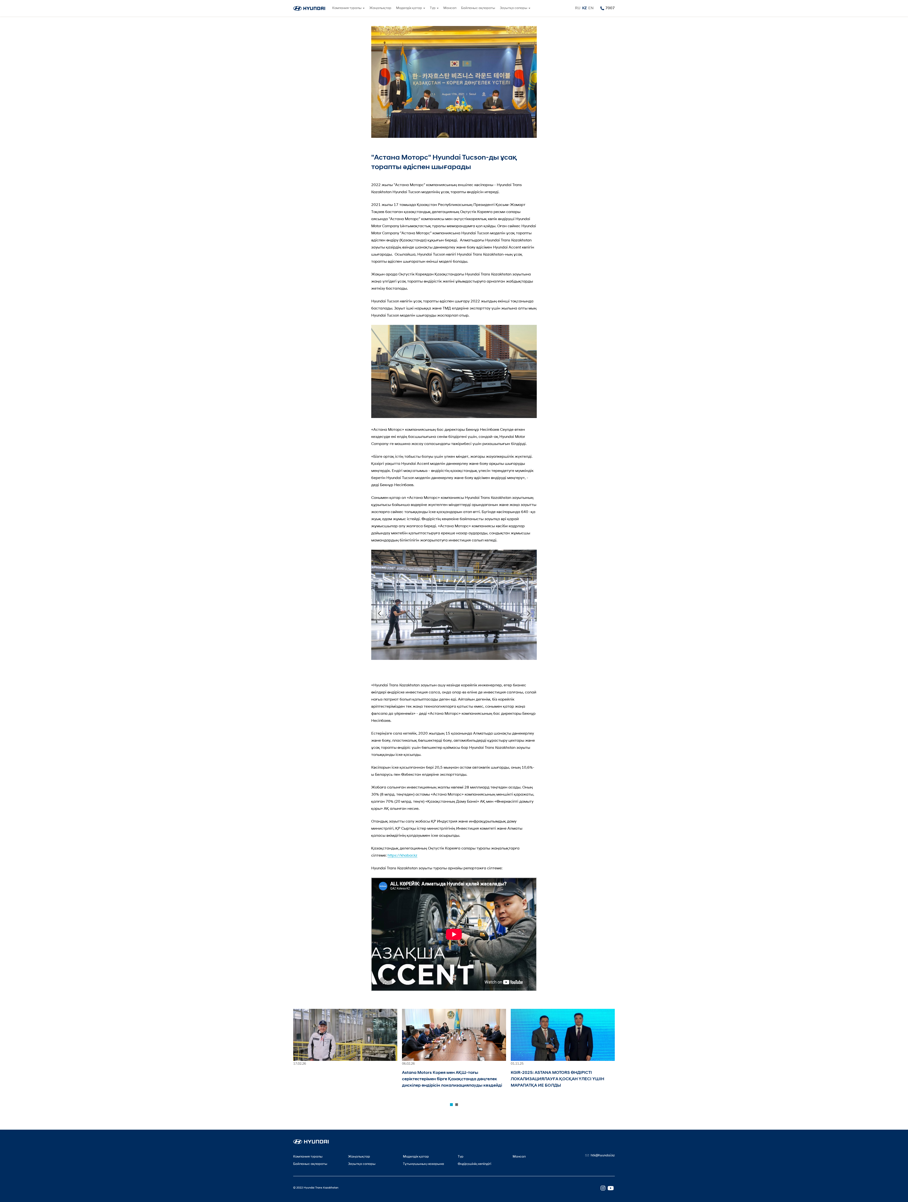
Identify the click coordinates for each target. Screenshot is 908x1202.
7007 (610, 8)
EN (591, 8)
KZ (584, 8)
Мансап (449, 8)
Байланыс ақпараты (478, 8)
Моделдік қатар (416, 1156)
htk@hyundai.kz (603, 1155)
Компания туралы (308, 1156)
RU (577, 8)
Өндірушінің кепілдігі (474, 1164)
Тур (460, 1156)
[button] (379, 613)
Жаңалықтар (380, 8)
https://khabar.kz (402, 856)
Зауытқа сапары (361, 1164)
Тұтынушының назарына (423, 1164)
